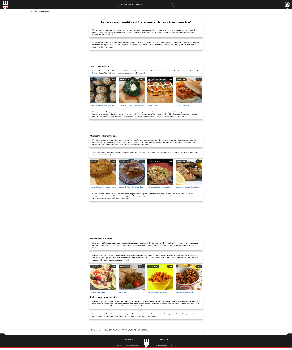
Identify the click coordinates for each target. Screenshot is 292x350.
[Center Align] (172, 3)
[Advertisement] (146, 57)
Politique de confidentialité (128, 345)
